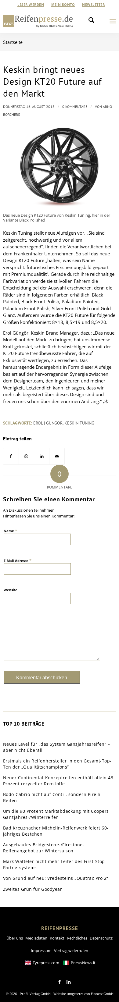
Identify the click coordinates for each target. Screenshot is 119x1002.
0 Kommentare (74, 106)
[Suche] (93, 21)
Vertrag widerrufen (71, 950)
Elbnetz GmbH (102, 993)
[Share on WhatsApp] (26, 456)
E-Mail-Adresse (17, 560)
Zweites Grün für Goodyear (32, 889)
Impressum (41, 950)
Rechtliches (77, 938)
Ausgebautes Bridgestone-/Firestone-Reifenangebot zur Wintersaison (44, 848)
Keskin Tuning (79, 423)
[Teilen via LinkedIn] (41, 456)
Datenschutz (101, 938)
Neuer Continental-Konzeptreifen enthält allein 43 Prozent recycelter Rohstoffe (58, 781)
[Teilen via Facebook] (11, 456)
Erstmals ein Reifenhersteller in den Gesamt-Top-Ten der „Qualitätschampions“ (57, 764)
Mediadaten (36, 938)
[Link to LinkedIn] (68, 982)
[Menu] (113, 21)
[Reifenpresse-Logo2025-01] (38, 21)
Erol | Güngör (48, 423)
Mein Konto (63, 4)
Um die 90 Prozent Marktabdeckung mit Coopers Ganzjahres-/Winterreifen (56, 814)
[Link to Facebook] (59, 982)
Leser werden (30, 4)
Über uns (14, 938)
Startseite (13, 42)
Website (10, 590)
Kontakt (57, 938)
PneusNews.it (83, 962)
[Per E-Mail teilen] (56, 456)
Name (10, 530)
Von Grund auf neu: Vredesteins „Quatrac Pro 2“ (55, 878)
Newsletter (93, 4)
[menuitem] (30, 4)
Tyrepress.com (46, 962)
